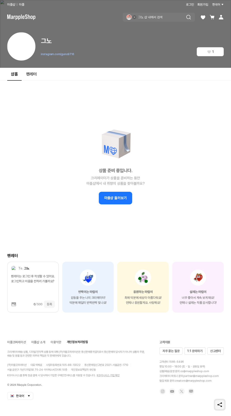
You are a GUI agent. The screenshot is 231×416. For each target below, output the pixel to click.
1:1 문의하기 (194, 351)
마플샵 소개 (38, 342)
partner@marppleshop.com (201, 376)
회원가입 (202, 4)
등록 (49, 304)
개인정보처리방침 (77, 342)
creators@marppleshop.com (193, 380)
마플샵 (11, 4)
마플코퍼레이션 (16, 342)
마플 (21, 4)
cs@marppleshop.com (194, 371)
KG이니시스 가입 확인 (108, 375)
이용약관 (56, 342)
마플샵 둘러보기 (115, 198)
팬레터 (31, 74)
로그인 (190, 4)
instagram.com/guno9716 (57, 54)
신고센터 (215, 351)
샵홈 (14, 74)
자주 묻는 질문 (171, 351)
